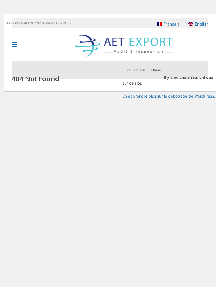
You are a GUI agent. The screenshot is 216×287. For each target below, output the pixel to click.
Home (156, 70)
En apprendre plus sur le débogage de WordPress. (168, 96)
